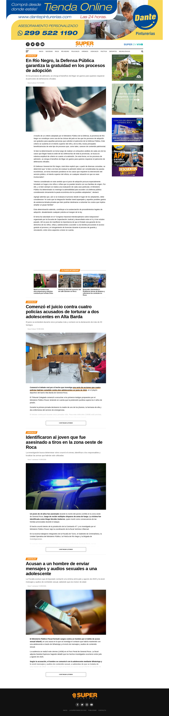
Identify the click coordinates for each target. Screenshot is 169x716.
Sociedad (49, 51)
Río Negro (65, 51)
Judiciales (94, 51)
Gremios (85, 51)
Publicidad (92, 710)
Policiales (75, 51)
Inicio (41, 51)
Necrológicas (124, 51)
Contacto (102, 710)
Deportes (113, 51)
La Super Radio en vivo (77, 710)
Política (104, 51)
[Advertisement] (70, 252)
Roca (57, 51)
